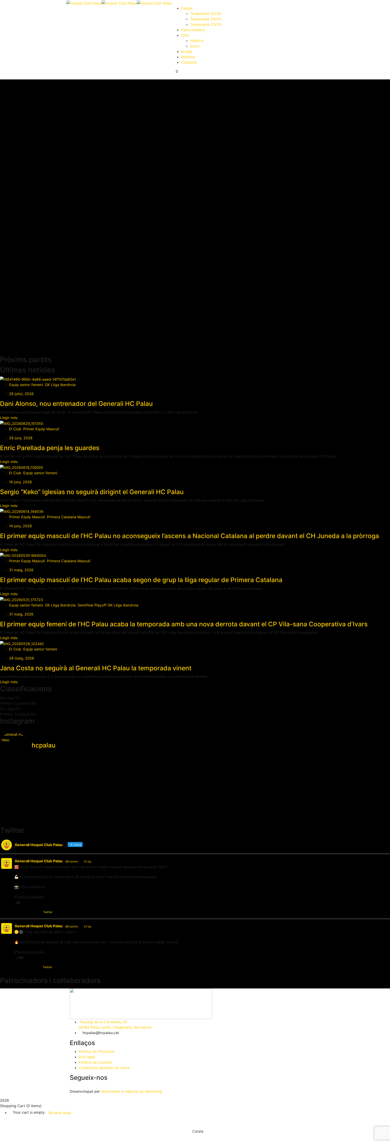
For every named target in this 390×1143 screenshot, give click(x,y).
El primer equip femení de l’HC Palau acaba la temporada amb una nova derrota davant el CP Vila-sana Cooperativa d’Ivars (184, 624)
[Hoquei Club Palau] (84, 2)
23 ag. (88, 861)
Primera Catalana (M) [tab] (18, 703)
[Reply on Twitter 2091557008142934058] (17, 912)
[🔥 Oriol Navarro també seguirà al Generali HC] (64, 793)
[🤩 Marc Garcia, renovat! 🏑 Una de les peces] (64, 809)
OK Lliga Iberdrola (60, 384)
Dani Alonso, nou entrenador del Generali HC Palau (76, 403)
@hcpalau (71, 861)
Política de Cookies (95, 1062)
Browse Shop (60, 1113)
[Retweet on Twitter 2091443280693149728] (26, 967)
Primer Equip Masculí (41, 429)
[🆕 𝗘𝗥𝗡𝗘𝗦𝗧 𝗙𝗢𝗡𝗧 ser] (64, 775)
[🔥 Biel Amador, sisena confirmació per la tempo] (195, 793)
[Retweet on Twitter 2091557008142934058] (26, 912)
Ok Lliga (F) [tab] (10, 698)
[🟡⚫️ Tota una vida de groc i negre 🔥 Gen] (326, 772)
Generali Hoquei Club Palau (39, 861)
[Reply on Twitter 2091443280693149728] (17, 967)
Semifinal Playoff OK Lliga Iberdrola (108, 605)
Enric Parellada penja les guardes (49, 448)
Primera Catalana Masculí (68, 517)
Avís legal (87, 1057)
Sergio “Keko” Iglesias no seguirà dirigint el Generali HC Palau (92, 492)
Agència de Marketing (143, 1091)
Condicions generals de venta (104, 1067)
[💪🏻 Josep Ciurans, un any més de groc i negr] (326, 809)
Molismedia (111, 1091)
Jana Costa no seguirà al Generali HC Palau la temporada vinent (95, 668)
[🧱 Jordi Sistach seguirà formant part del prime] (195, 772)
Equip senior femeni (26, 384)
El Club (15, 429)
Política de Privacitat (96, 1051)
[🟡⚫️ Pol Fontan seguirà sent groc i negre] (326, 793)
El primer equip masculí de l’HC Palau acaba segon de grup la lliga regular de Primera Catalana (141, 580)
